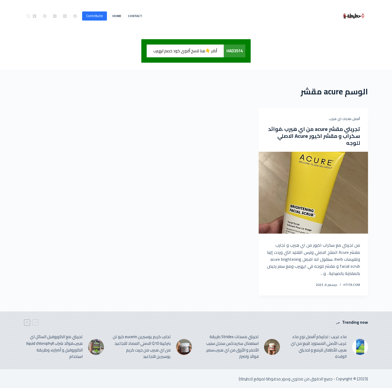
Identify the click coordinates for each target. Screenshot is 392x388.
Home (116, 16)
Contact (135, 16)
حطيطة (245, 379)
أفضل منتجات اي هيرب (344, 119)
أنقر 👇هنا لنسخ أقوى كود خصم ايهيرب (185, 51)
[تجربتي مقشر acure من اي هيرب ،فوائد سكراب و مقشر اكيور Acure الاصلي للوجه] (313, 193)
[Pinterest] (44, 16)
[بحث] (28, 16)
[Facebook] (75, 16)
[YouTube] (34, 16)
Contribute (94, 16)
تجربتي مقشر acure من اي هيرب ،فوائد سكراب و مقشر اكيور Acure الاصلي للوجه (314, 136)
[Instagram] (55, 16)
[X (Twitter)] (65, 16)
